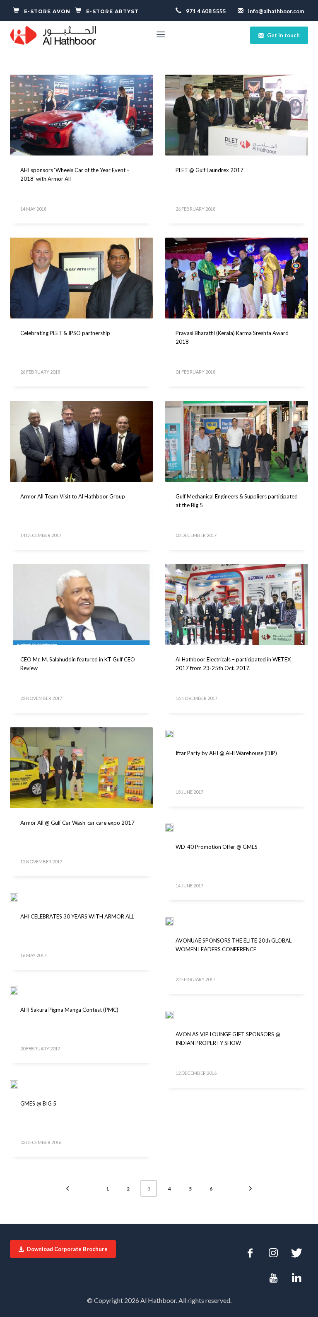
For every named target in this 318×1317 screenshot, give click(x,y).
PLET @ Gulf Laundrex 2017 (209, 170)
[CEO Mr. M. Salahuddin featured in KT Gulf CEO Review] (82, 604)
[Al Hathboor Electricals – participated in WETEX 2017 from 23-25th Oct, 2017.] (237, 604)
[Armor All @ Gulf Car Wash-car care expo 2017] (82, 768)
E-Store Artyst (111, 11)
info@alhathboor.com (275, 11)
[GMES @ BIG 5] (20, 1083)
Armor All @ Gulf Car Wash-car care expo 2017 (77, 822)
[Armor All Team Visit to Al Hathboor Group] (82, 441)
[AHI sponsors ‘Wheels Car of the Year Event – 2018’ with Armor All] (82, 115)
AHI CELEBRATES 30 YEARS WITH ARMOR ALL (77, 916)
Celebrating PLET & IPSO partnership (65, 333)
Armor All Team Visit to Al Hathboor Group (72, 496)
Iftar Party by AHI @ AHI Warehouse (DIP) (226, 753)
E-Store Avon (47, 11)
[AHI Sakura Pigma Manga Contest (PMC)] (20, 990)
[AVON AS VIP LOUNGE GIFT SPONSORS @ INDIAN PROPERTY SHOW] (175, 1014)
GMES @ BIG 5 (38, 1103)
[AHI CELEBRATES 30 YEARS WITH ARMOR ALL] (20, 896)
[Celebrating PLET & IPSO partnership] (82, 278)
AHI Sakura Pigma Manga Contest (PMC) (69, 1009)
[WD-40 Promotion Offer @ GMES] (175, 827)
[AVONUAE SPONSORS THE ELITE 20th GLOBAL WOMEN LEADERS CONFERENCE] (175, 921)
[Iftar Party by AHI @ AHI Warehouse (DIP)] (175, 733)
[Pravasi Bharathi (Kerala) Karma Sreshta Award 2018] (237, 278)
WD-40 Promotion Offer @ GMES (217, 846)
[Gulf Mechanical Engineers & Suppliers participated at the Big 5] (237, 441)
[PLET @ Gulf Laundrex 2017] (237, 115)
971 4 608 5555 (205, 11)
